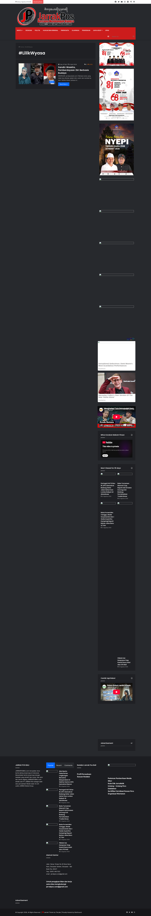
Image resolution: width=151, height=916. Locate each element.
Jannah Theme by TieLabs (52, 912)
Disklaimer (112, 789)
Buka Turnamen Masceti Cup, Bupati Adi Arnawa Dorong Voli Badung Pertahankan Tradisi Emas (124, 489)
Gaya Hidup (97, 30)
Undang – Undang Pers (117, 786)
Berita (19, 30)
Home (22, 47)
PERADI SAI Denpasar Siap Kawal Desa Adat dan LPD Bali (124, 661)
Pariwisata (65, 30)
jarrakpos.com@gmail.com (59, 874)
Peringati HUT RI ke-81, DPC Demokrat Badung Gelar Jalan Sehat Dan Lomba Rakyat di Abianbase (108, 488)
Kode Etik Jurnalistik (116, 783)
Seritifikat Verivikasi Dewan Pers (121, 791)
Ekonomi (29, 30)
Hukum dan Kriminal (50, 30)
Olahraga (75, 30)
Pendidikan (86, 30)
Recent (59, 765)
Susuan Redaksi (83, 777)
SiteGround (78, 912)
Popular (50, 765)
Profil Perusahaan (84, 774)
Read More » (64, 84)
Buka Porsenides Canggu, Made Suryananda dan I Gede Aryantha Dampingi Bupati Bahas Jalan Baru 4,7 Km (107, 519)
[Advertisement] (117, 721)
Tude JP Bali (63, 64)
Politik (37, 30)
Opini (107, 30)
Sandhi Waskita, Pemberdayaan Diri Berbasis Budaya (73, 70)
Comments (68, 765)
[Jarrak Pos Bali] (46, 16)
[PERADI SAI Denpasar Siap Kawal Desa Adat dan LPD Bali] (125, 579)
